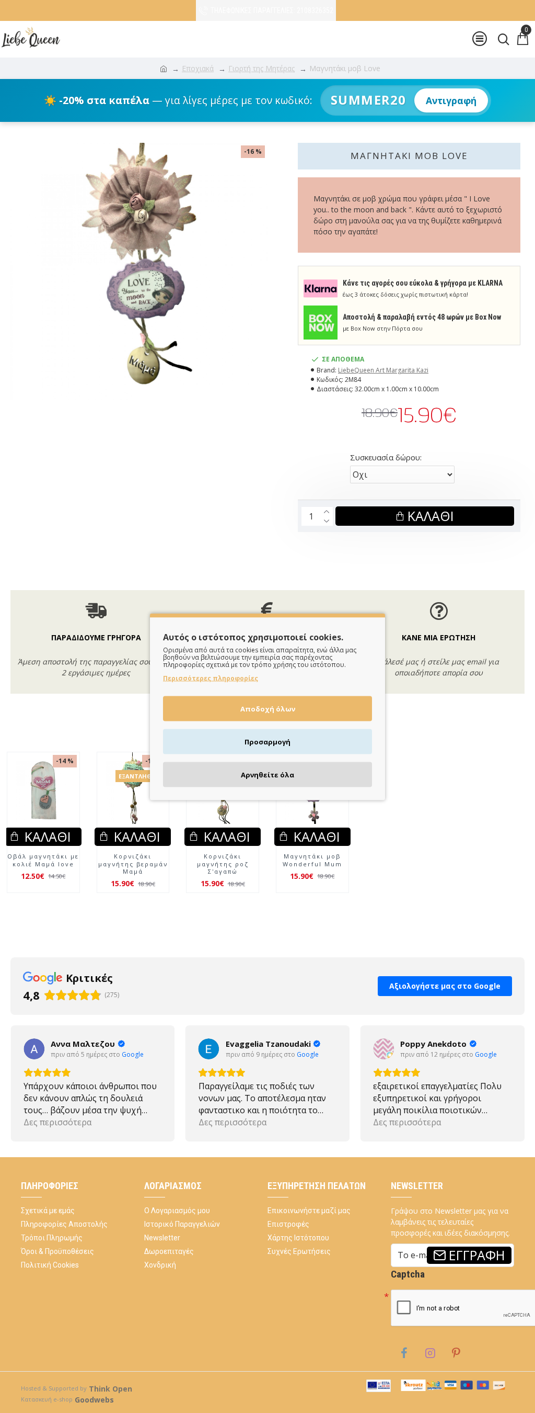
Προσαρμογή (267, 741)
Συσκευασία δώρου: (386, 457)
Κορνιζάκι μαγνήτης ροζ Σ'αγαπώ (223, 864)
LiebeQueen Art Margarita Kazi (383, 370)
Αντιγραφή (451, 100)
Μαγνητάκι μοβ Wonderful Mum (312, 860)
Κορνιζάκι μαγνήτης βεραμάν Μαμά (133, 864)
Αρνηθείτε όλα (267, 774)
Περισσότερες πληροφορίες (210, 677)
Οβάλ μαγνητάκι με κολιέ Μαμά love (43, 860)
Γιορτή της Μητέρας (261, 68)
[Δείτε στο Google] (34, 1048)
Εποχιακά (198, 68)
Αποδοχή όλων (267, 708)
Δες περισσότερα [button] (57, 1122)
